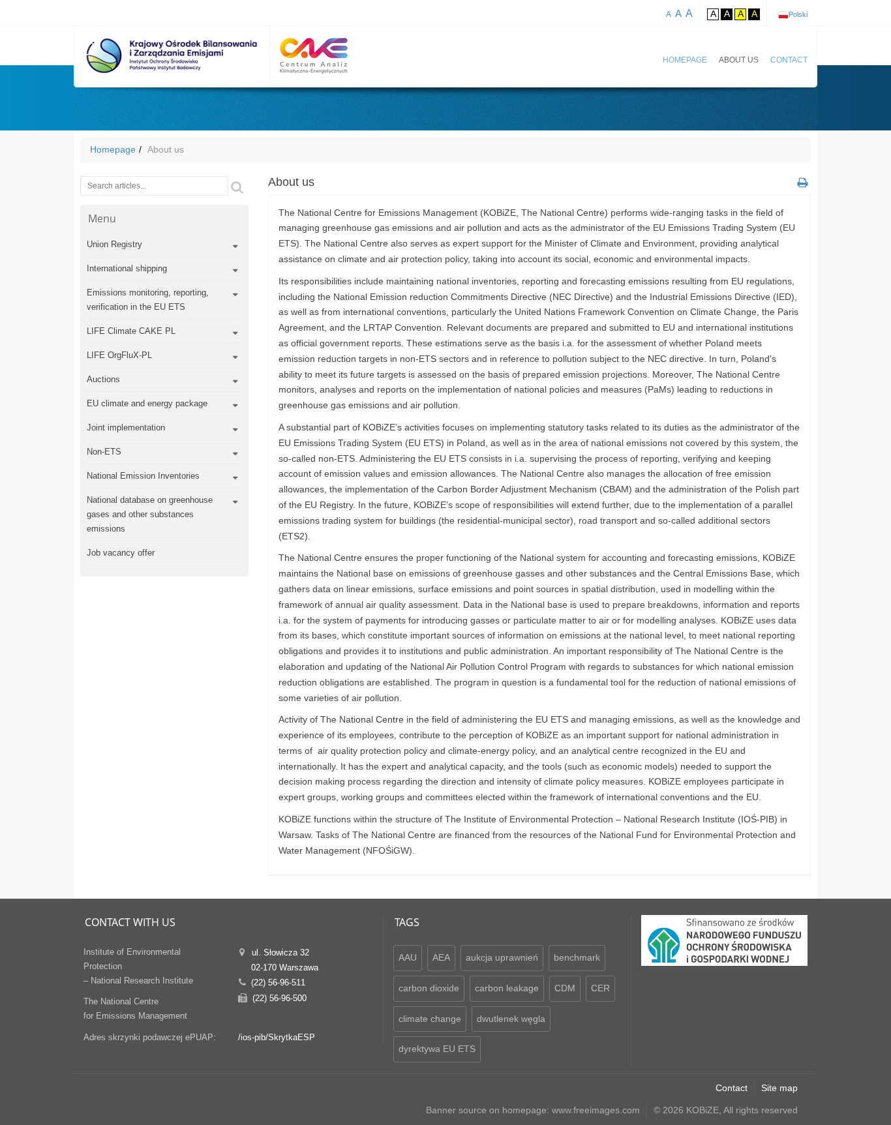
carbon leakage (507, 988)
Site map (779, 1088)
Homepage (685, 60)
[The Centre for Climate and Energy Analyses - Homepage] (313, 55)
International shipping (127, 268)
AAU (408, 957)
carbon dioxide (429, 988)
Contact (789, 60)
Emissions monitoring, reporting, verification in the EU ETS (148, 300)
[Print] (801, 183)
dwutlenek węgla (511, 1018)
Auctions (103, 379)
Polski (798, 14)
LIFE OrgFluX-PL (119, 355)
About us (739, 60)
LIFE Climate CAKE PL (131, 331)
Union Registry (114, 244)
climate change (430, 1018)
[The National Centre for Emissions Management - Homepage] (172, 55)
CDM (564, 988)
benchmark (577, 957)
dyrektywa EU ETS (437, 1048)
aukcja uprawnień (502, 957)
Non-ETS (104, 452)
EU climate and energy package (147, 403)
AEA (441, 957)
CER (600, 988)
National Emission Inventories (143, 476)
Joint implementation (126, 427)
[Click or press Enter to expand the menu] (235, 246)
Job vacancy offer (121, 553)
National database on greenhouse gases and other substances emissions (150, 514)
